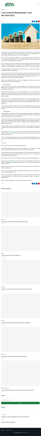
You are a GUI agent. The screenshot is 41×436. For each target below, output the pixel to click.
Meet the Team (8, 430)
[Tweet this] (35, 21)
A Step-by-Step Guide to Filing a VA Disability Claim (10, 255)
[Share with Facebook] (32, 21)
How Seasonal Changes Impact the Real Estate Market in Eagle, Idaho (14, 356)
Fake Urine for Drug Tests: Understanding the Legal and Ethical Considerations (15, 322)
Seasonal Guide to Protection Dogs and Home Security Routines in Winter (14, 221)
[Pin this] (39, 21)
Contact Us (3, 430)
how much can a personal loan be (13, 131)
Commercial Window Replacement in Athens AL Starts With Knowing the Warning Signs (17, 390)
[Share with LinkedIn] (37, 21)
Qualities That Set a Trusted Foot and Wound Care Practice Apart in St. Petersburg (16, 289)
